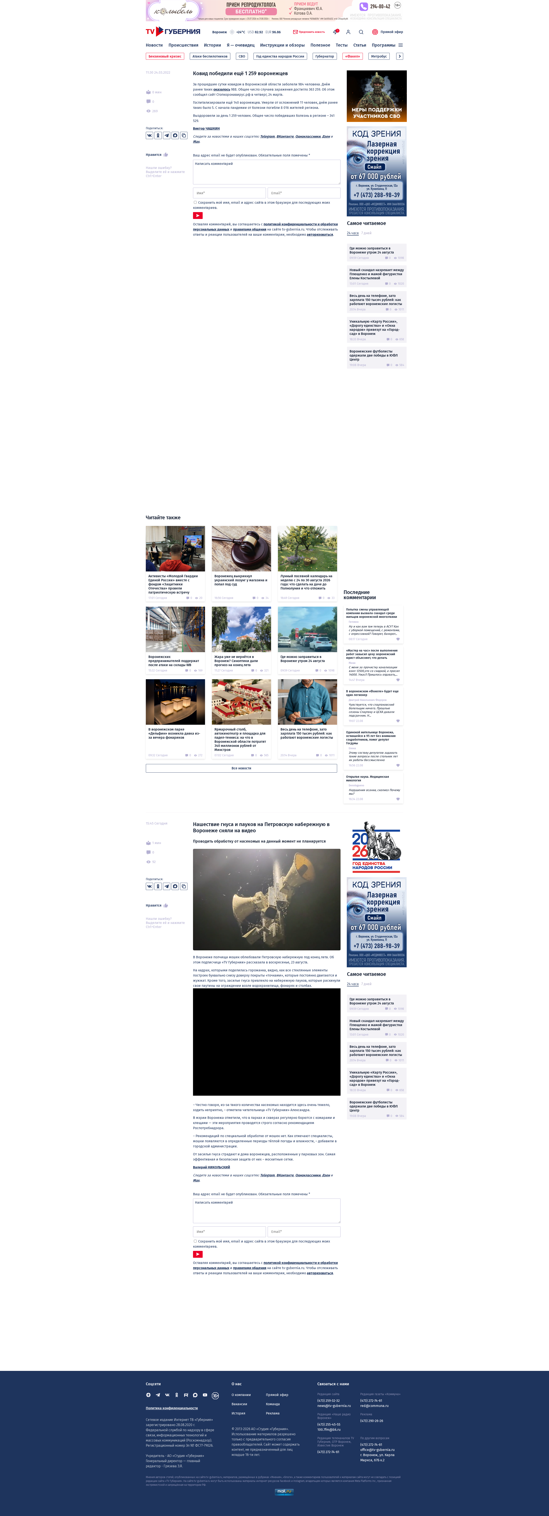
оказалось (221, 89)
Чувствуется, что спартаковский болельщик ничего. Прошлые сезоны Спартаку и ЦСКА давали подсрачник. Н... (371, 710)
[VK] (167, 1395)
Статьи (359, 45)
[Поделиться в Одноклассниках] (158, 135)
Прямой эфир (392, 32)
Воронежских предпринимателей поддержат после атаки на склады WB (173, 661)
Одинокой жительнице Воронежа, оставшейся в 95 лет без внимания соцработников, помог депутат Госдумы (371, 738)
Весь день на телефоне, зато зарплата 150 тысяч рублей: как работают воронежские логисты (376, 300)
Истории (212, 45)
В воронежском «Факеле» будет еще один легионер (372, 693)
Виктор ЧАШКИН (206, 128)
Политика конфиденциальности (172, 1408)
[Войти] (348, 32)
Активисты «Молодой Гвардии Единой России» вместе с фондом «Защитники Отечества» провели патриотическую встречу (173, 584)
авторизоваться (320, 234)
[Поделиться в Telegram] (166, 135)
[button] (399, 56)
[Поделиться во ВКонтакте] (149, 135)
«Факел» (352, 56)
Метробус (379, 56)
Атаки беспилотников (210, 56)
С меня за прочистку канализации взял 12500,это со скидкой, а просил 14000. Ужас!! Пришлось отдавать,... (374, 670)
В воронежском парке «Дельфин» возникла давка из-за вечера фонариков (174, 733)
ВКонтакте (285, 136)
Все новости (241, 768)
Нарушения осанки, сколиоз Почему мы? (374, 792)
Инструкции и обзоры (282, 45)
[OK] (176, 1395)
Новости (154, 45)
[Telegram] (157, 1395)
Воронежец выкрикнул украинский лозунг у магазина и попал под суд (240, 580)
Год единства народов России (280, 56)
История (238, 1413)
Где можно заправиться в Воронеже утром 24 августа (372, 250)
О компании (241, 1395)
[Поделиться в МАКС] (175, 135)
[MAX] (195, 1395)
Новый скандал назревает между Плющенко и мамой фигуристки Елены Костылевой (377, 274)
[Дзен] (148, 1395)
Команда (273, 1404)
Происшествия (183, 45)
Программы (383, 45)
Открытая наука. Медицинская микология (367, 778)
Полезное (320, 45)
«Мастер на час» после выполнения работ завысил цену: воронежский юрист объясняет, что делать (372, 654)
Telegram (267, 136)
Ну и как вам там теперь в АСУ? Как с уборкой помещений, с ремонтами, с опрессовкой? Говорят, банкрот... (374, 630)
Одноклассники (307, 136)
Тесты (342, 45)
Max (196, 142)
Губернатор (324, 56)
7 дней (366, 233)
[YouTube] (205, 1395)
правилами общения (249, 229)
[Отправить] (198, 215)
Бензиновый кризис (165, 56)
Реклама (273, 1413)
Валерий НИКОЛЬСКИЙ (211, 1167)
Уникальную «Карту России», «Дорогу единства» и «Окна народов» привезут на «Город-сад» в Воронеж (375, 327)
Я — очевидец (241, 45)
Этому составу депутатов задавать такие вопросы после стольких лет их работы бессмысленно (373, 756)
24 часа (353, 233)
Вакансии (239, 1404)
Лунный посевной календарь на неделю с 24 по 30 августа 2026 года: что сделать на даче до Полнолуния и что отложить (306, 582)
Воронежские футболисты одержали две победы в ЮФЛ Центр (374, 355)
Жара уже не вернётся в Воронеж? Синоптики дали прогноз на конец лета (236, 661)
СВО (242, 56)
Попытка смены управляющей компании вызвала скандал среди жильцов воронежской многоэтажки (371, 613)
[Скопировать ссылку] (183, 135)
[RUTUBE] (186, 1395)
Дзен (326, 136)
